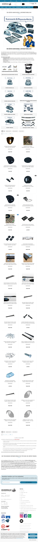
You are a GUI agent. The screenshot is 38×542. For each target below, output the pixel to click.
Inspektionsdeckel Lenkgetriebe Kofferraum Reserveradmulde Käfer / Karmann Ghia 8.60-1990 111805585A (10, 205)
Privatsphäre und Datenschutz (25, 502)
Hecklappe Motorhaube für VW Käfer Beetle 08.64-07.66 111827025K (10, 147)
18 (10, 133)
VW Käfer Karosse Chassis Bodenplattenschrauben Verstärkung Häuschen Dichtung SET (10, 225)
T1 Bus (6, 7)
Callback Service (23, 503)
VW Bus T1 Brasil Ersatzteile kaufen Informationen (28, 508)
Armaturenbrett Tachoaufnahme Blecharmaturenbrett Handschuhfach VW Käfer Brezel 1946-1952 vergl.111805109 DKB (28, 244)
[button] (2, 131)
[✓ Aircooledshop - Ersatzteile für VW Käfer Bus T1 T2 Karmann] (6, 4)
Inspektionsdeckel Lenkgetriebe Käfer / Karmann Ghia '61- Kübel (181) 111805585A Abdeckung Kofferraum (10, 166)
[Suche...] (23, 4)
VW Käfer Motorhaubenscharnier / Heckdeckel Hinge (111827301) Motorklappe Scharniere (10, 186)
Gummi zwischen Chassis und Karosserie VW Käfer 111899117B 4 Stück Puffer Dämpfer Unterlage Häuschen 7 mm (10, 244)
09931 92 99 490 (7, 495)
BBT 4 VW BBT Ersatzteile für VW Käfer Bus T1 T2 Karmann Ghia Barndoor (28, 511)
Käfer (2, 7)
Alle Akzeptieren (32, 534)
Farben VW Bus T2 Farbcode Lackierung (27, 505)
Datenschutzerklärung (19, 538)
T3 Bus (13, 7)
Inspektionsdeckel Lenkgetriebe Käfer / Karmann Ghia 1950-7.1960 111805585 (28, 166)
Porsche (24, 7)
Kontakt (22, 494)
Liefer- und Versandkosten (25, 500)
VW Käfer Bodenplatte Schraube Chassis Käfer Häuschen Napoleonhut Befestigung (28, 323)
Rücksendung (23, 497)
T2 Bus (10, 7)
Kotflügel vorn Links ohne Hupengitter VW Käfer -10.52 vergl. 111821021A (27, 401)
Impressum (22, 490)
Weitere (28, 7)
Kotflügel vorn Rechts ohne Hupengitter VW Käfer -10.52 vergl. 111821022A (10, 420)
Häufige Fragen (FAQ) (24, 492)
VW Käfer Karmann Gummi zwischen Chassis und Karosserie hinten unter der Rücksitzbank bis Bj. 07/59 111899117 (28, 225)
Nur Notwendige (32, 537)
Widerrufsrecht (23, 495)
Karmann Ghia (18, 7)
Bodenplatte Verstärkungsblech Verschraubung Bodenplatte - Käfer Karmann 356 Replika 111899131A (10, 381)
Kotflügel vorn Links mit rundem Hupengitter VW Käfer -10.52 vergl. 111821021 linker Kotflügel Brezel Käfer (28, 420)
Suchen (35, 7)
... (8, 133)
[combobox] (8, 131)
